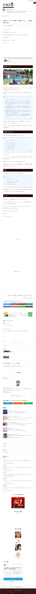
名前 (4, 341)
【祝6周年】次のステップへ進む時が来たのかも (15, 429)
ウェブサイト (5, 345)
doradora (30, 298)
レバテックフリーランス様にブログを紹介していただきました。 (17, 411)
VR (22, 295)
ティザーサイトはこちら (7, 216)
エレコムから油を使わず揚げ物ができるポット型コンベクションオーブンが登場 (19, 423)
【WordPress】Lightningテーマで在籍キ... (9, 490)
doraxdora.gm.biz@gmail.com (7, 392)
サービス (12, 25)
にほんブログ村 (18, 396)
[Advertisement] (18, 50)
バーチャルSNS (29, 295)
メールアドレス (16, 341)
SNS (20, 295)
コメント (4, 332)
